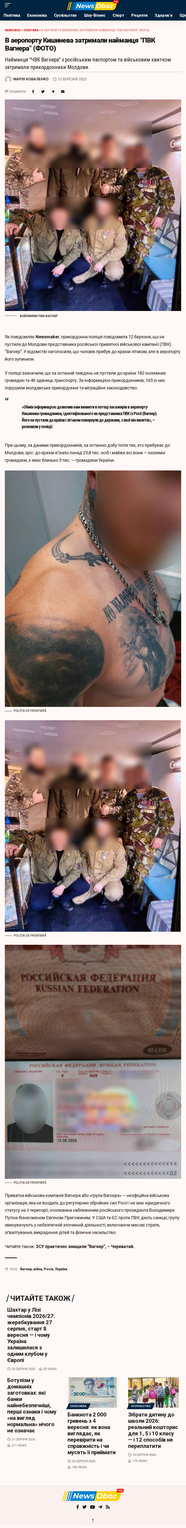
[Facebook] (78, 1507)
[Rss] (108, 1507)
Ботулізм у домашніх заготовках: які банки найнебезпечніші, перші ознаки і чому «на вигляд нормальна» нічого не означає (31, 1405)
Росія (48, 1269)
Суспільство (141, 1406)
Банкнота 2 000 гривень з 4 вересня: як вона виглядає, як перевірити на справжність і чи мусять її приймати (92, 1433)
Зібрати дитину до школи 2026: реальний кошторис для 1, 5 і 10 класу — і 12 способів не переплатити (153, 1430)
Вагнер (26, 1269)
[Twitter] (84, 1507)
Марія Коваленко (31, 79)
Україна (61, 1269)
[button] (9, 5)
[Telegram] (100, 1507)
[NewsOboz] (93, 5)
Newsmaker (47, 336)
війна (37, 1269)
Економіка (78, 1406)
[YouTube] (92, 1507)
